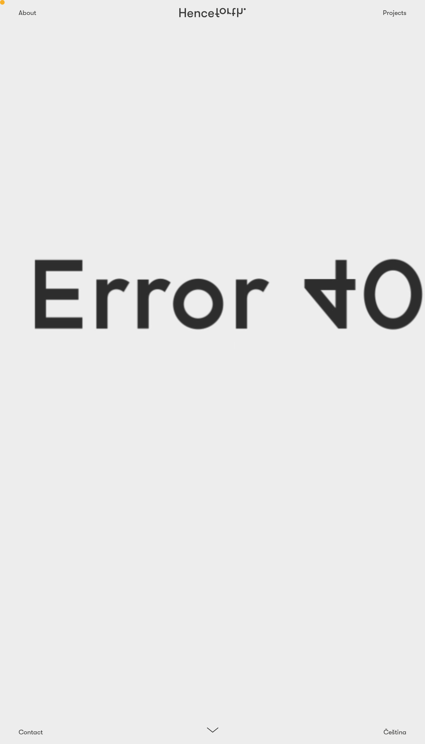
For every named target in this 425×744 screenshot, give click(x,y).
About (27, 13)
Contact (31, 732)
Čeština (394, 732)
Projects (394, 13)
